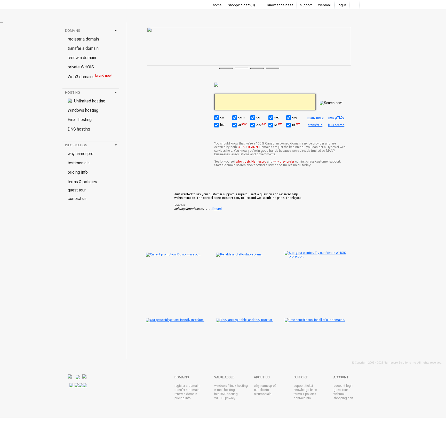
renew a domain (82, 57)
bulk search (336, 125)
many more (315, 117)
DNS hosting (79, 129)
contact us (77, 198)
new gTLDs (336, 117)
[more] (217, 209)
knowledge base (280, 5)
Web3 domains (90, 76)
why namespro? (265, 386)
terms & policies (82, 181)
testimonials (79, 162)
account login (343, 386)
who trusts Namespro (251, 161)
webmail (324, 5)
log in (342, 5)
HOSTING (91, 92)
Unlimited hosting (88, 101)
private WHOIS (81, 67)
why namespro (80, 153)
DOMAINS (91, 31)
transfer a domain (83, 48)
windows (220, 386)
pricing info (78, 172)
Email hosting (80, 119)
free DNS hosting (226, 394)
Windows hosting (83, 110)
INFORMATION (91, 145)
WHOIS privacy (224, 398)
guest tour (77, 190)
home (217, 5)
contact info (302, 398)
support (306, 5)
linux (232, 386)
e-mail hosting (224, 390)
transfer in (315, 125)
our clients (261, 390)
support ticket (303, 386)
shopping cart (343, 398)
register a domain (83, 39)
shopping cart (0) (242, 5)
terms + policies (305, 394)
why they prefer (283, 161)
